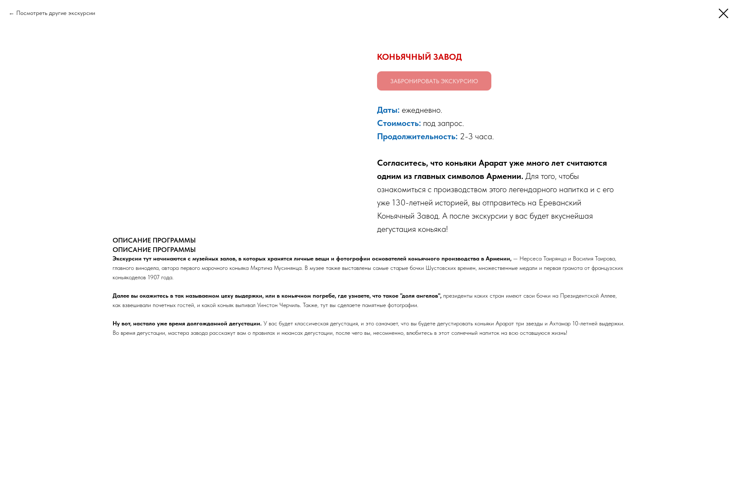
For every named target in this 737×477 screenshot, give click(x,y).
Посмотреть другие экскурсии (55, 12)
